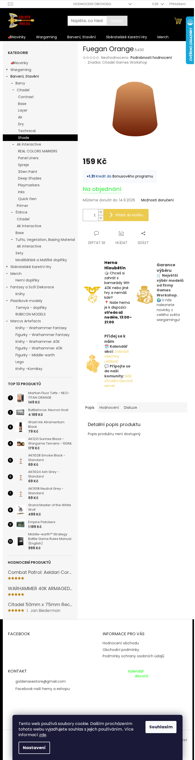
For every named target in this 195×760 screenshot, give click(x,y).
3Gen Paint (27, 171)
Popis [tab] (89, 407)
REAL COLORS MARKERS (37, 151)
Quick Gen (27, 198)
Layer (22, 110)
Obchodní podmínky (121, 649)
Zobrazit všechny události (116, 356)
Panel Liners (28, 158)
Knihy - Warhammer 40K (37, 341)
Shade (23, 137)
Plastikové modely (26, 300)
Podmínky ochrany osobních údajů (133, 656)
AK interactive (29, 246)
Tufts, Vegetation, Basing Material (45, 239)
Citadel (23, 90)
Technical (27, 130)
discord (141, 676)
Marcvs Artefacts (25, 321)
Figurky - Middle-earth (35, 355)
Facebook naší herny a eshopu (42, 688)
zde (42, 735)
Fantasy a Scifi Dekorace (32, 287)
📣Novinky (19, 62)
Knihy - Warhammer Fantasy (41, 327)
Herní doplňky (27, 280)
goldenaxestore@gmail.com (40, 681)
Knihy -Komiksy (28, 368)
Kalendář (136, 671)
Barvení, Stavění (24, 76)
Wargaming (20, 69)
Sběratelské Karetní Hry (30, 266)
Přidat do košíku (129, 215)
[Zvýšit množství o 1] (100, 212)
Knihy (20, 293)
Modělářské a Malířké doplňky (41, 259)
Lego (19, 361)
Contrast (26, 96)
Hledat (117, 20)
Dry (21, 124)
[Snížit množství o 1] (100, 218)
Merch (16, 273)
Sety (19, 253)
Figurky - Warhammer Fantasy (42, 334)
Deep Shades (29, 178)
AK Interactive (29, 225)
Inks (21, 192)
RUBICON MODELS (30, 314)
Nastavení (34, 748)
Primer (22, 205)
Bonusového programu (132, 176)
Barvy (20, 83)
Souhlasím (161, 727)
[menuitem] (17, 37)
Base (22, 103)
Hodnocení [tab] (109, 407)
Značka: (117, 62)
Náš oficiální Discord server (118, 381)
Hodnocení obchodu (92, 4)
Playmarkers (29, 185)
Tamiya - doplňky (31, 307)
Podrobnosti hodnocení (151, 57)
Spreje (23, 164)
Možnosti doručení (157, 200)
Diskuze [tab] (130, 407)
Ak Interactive (29, 144)
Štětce (21, 212)
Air (20, 117)
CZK (155, 4)
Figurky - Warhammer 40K (38, 348)
